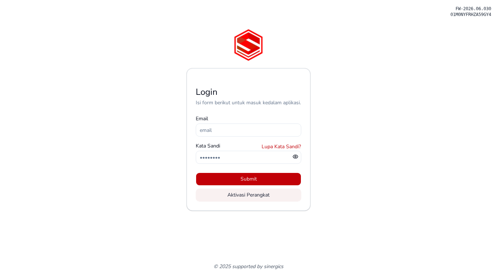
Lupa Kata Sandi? (281, 146)
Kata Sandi (208, 145)
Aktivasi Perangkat (248, 194)
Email (202, 118)
